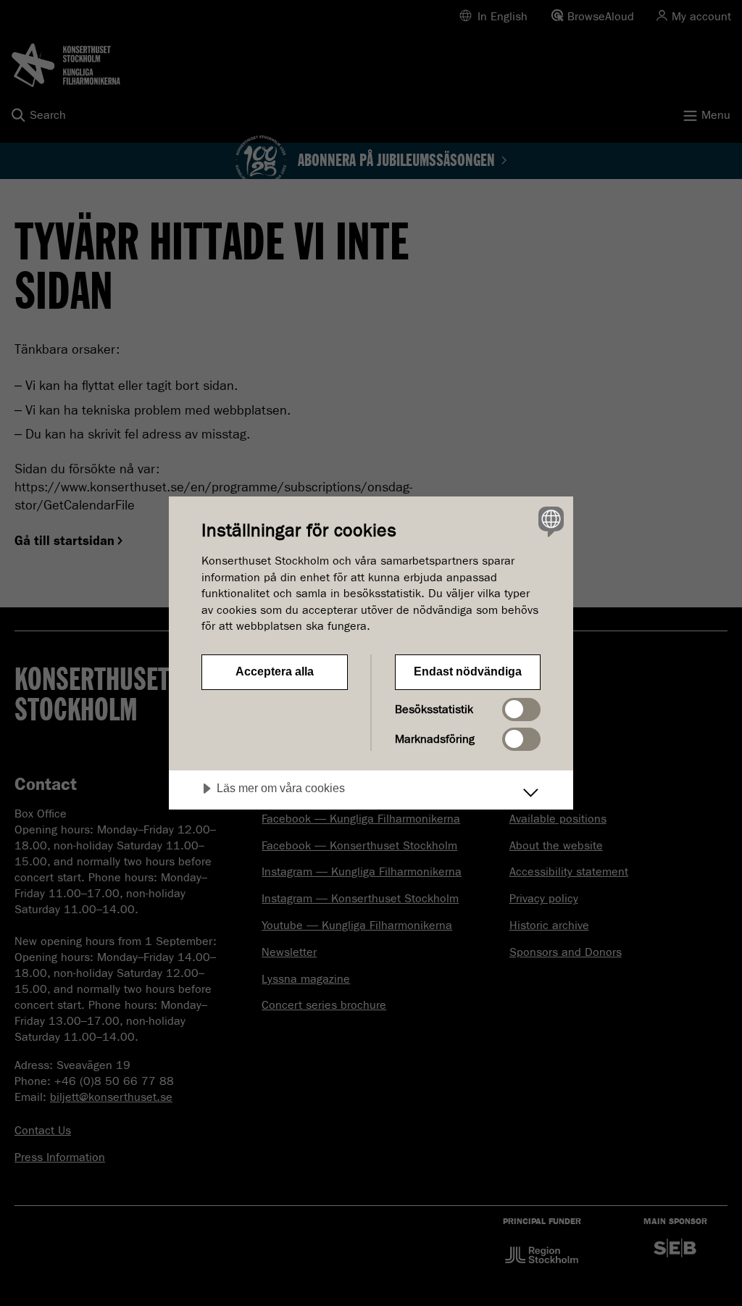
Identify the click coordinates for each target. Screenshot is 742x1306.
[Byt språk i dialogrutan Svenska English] (549, 521)
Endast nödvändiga (468, 671)
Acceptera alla (274, 671)
